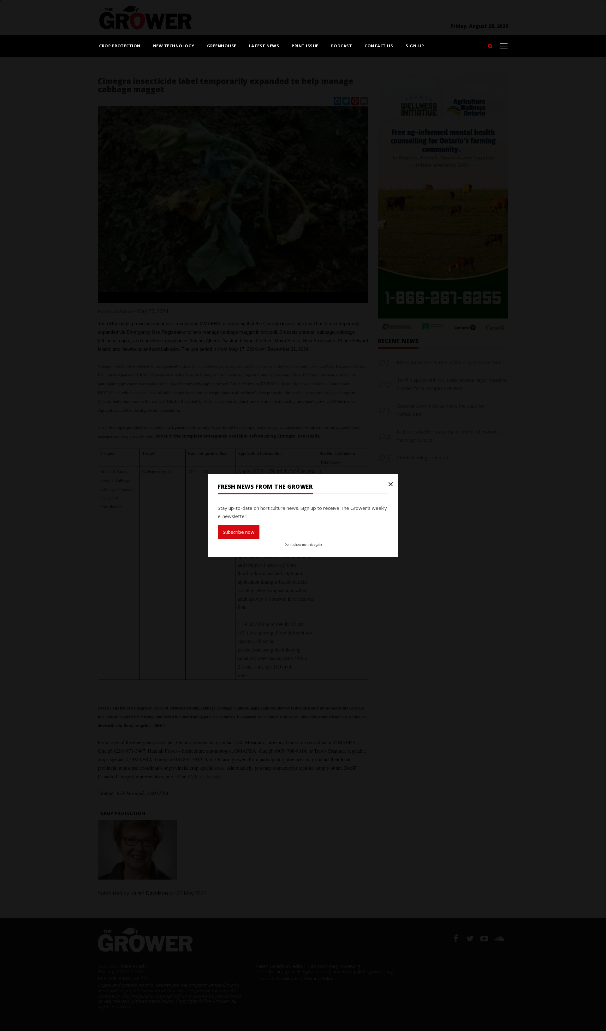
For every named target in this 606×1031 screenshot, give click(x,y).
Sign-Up (415, 46)
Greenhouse (221, 46)
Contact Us (379, 46)
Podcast (341, 46)
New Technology (173, 46)
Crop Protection (119, 46)
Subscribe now (238, 532)
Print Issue (305, 46)
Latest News (264, 46)
